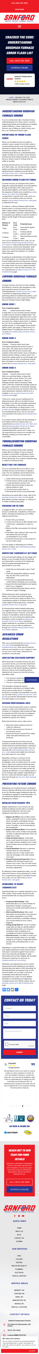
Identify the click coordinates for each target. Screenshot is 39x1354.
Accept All (32, 1351)
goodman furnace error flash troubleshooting (17, 983)
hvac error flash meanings (27, 777)
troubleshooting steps (9, 647)
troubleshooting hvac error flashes (14, 960)
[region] (19, 1344)
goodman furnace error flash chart (25, 424)
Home (11, 97)
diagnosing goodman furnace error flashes (20, 426)
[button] (19, 9)
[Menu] (19, 26)
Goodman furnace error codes (25, 291)
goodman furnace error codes (12, 173)
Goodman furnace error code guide (23, 363)
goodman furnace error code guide (24, 200)
